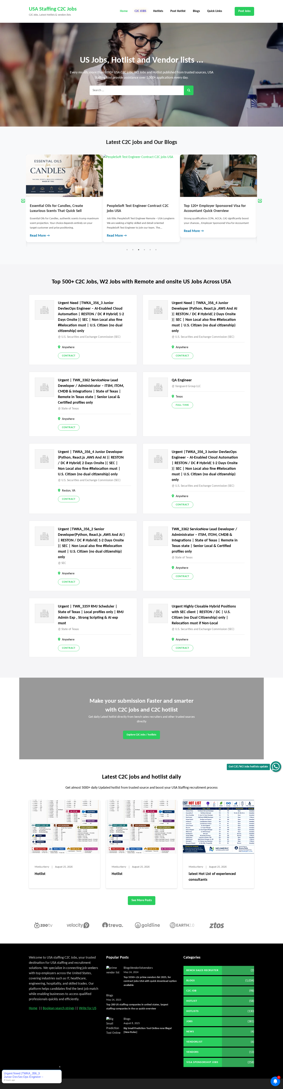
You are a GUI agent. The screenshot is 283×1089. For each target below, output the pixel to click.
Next (260, 201)
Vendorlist (136, 968)
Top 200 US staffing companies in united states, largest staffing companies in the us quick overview (137, 1006)
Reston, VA (68, 490)
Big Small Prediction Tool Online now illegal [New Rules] (148, 1030)
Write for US (87, 1008)
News (190, 1031)
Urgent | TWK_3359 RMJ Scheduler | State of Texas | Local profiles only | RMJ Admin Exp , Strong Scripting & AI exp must (91, 615)
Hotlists (158, 11)
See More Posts (141, 900)
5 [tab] (150, 250)
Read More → (40, 236)
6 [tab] (156, 250)
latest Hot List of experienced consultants (212, 877)
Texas (179, 396)
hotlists (192, 1011)
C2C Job (191, 991)
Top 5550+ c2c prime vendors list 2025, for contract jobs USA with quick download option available (150, 981)
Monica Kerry (42, 866)
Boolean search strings (58, 1008)
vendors (148, 968)
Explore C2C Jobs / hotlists (141, 734)
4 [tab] (144, 250)
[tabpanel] (64, 198)
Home (124, 11)
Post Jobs (244, 11)
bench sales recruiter (202, 970)
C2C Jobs (140, 11)
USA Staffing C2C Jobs (53, 9)
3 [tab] (139, 250)
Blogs (196, 11)
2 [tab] (133, 250)
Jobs (189, 1021)
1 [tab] (127, 250)
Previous (23, 201)
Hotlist (40, 874)
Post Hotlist (178, 11)
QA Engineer (182, 380)
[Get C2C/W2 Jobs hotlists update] (275, 766)
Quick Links (214, 11)
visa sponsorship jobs (202, 1062)
